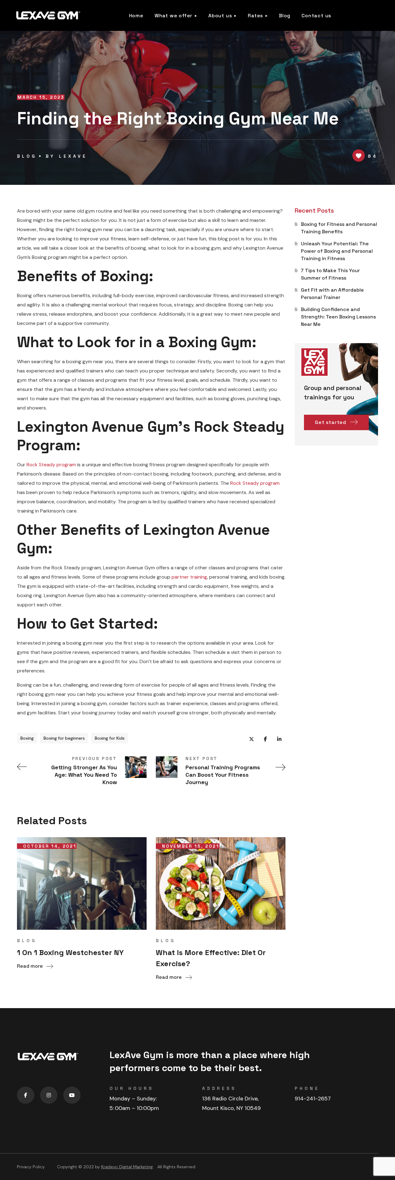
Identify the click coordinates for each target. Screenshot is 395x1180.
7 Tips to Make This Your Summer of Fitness (330, 274)
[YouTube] (72, 1095)
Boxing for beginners (64, 738)
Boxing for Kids (110, 738)
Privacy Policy (31, 1167)
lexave (73, 156)
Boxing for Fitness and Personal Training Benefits (339, 228)
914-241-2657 (313, 1098)
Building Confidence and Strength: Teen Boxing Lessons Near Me (338, 316)
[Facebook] (25, 1095)
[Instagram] (48, 1095)
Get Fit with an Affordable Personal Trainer (332, 294)
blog (27, 156)
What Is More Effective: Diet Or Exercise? (211, 958)
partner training (189, 577)
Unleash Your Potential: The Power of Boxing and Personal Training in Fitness (337, 251)
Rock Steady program (51, 464)
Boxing (27, 738)
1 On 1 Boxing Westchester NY (70, 952)
